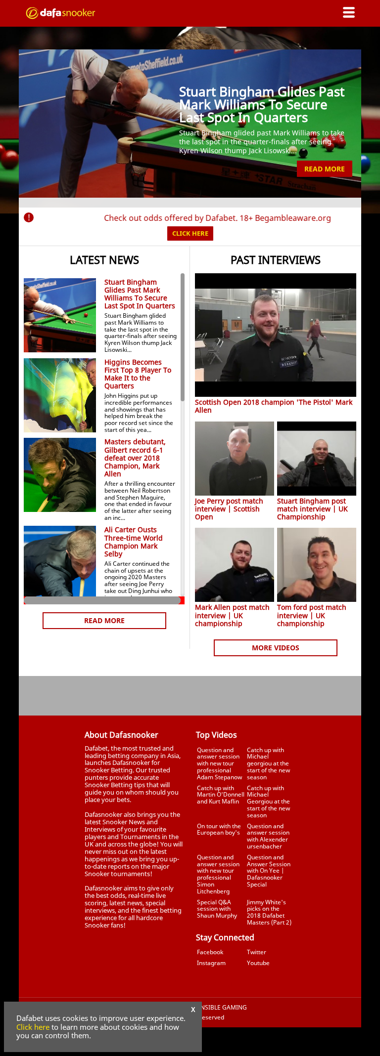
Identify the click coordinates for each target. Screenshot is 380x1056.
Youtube (258, 963)
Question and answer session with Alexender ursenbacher (268, 836)
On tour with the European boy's (219, 829)
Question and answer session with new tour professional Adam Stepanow (219, 763)
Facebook (210, 952)
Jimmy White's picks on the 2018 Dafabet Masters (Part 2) (269, 912)
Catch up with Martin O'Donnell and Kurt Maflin (220, 795)
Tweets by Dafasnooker (189, 982)
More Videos (275, 647)
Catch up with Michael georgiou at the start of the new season (268, 763)
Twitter (256, 952)
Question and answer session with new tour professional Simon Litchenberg (218, 874)
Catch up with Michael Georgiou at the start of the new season (268, 801)
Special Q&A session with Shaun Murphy (217, 909)
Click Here (190, 233)
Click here (32, 1027)
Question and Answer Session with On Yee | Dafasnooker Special (268, 870)
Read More (324, 168)
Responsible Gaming (214, 1007)
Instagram (211, 963)
